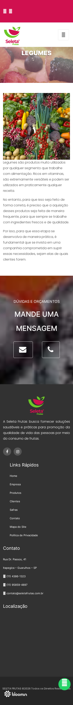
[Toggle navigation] (63, 34)
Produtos (15, 492)
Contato (15, 518)
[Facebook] (6, 11)
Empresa (15, 484)
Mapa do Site (18, 526)
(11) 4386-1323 (16, 576)
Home (13, 475)
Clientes (15, 501)
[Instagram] (11, 11)
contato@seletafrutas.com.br (24, 593)
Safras (14, 509)
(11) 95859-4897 (16, 584)
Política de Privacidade (24, 535)
